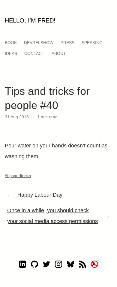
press (67, 42)
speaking (92, 42)
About (59, 53)
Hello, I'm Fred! (30, 20)
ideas (11, 53)
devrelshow (38, 42)
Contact (34, 53)
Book (11, 42)
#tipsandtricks (18, 175)
